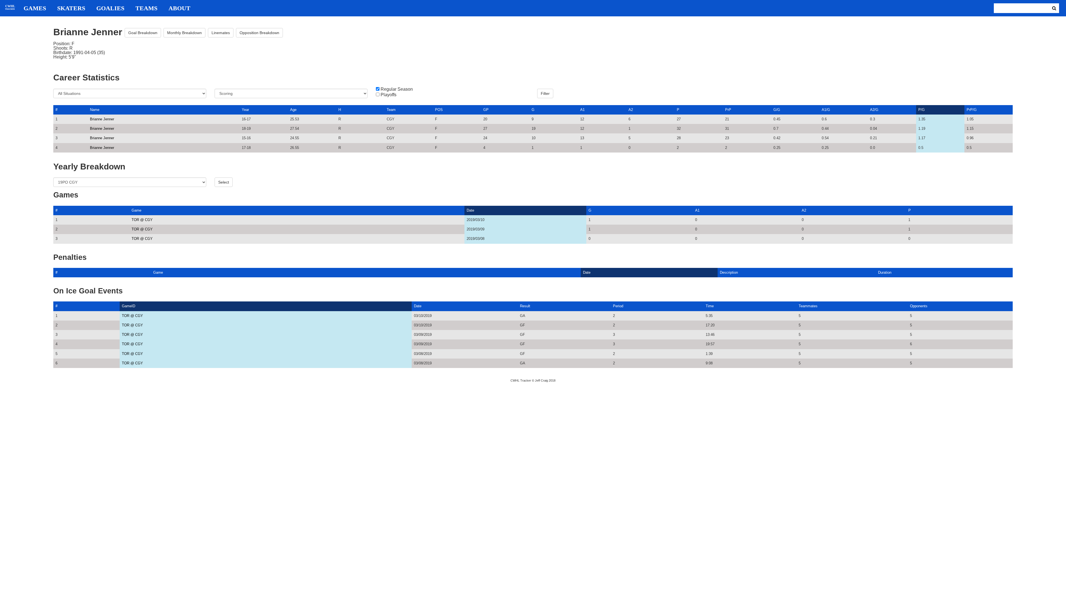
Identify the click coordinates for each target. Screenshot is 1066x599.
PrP (728, 110)
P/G (921, 110)
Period (618, 306)
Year (245, 110)
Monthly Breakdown (184, 33)
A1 (582, 110)
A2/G (874, 110)
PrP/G (972, 110)
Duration (884, 272)
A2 (630, 110)
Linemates (221, 33)
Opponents (918, 306)
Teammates (808, 306)
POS (439, 110)
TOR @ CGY (142, 220)
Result (525, 306)
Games (35, 8)
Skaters (71, 8)
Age (293, 110)
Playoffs (388, 95)
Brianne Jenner (102, 119)
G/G (776, 110)
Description (729, 272)
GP (486, 110)
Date (470, 210)
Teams (146, 8)
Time (710, 306)
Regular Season (397, 89)
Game (136, 210)
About (179, 8)
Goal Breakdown (142, 33)
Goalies (110, 8)
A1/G (826, 110)
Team (391, 110)
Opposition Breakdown (259, 33)
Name (94, 110)
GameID (128, 306)
